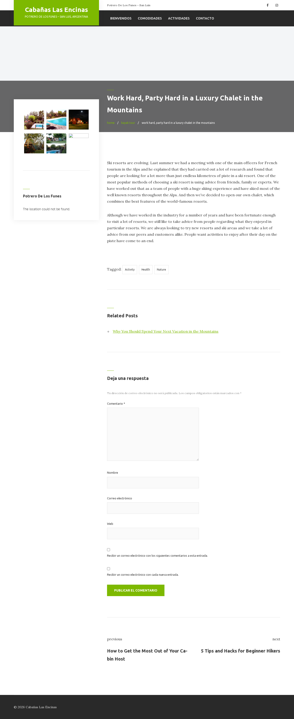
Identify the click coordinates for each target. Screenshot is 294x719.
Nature (161, 269)
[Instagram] (276, 5)
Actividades (178, 18)
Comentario (116, 403)
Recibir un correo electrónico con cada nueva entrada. (143, 574)
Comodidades (150, 18)
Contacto (205, 18)
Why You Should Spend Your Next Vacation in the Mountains (165, 331)
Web (110, 523)
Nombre (112, 472)
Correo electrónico (119, 498)
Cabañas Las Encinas (56, 9)
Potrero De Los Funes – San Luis (128, 5)
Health (145, 269)
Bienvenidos (120, 18)
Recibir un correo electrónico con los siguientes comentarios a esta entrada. (157, 555)
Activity (130, 269)
